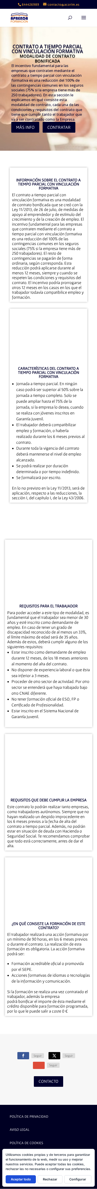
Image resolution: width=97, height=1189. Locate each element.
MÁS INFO (25, 127)
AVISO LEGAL (19, 1129)
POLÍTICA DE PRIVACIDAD (29, 1116)
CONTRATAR (59, 127)
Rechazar (50, 1179)
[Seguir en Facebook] (23, 1055)
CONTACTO (48, 1081)
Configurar (77, 1179)
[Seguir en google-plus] (39, 1065)
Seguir (38, 1055)
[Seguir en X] (54, 1055)
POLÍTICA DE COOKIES (26, 1143)
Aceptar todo (21, 1179)
